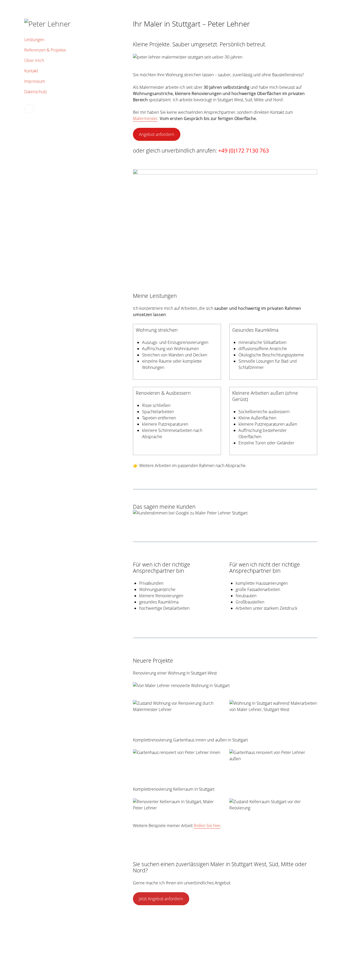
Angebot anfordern (156, 134)
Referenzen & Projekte (45, 50)
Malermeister (145, 118)
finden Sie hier (207, 825)
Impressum (34, 81)
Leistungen (34, 39)
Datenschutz (35, 92)
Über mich (34, 60)
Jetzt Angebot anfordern (161, 899)
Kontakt (31, 71)
